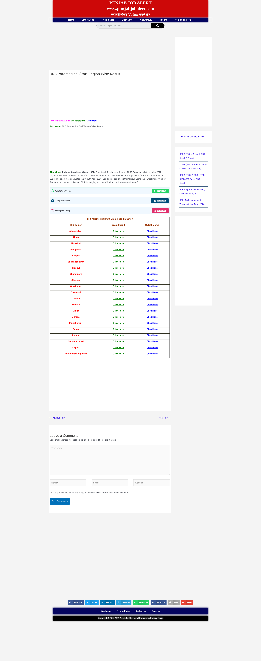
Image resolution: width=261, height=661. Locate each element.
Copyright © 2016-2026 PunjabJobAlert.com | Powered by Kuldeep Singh (130, 618)
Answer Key (146, 20)
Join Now (92, 120)
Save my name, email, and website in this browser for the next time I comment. (91, 492)
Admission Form (183, 20)
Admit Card (108, 20)
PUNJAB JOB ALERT (130, 2)
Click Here (118, 231)
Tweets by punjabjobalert (191, 136)
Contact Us (141, 611)
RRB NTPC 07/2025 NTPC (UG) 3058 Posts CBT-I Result (192, 179)
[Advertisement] (110, 50)
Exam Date (127, 20)
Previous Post (57, 417)
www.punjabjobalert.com (130, 8)
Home (71, 20)
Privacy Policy (123, 611)
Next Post (165, 417)
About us (156, 611)
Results (163, 20)
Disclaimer (106, 611)
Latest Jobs (88, 20)
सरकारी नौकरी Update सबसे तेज (130, 14)
